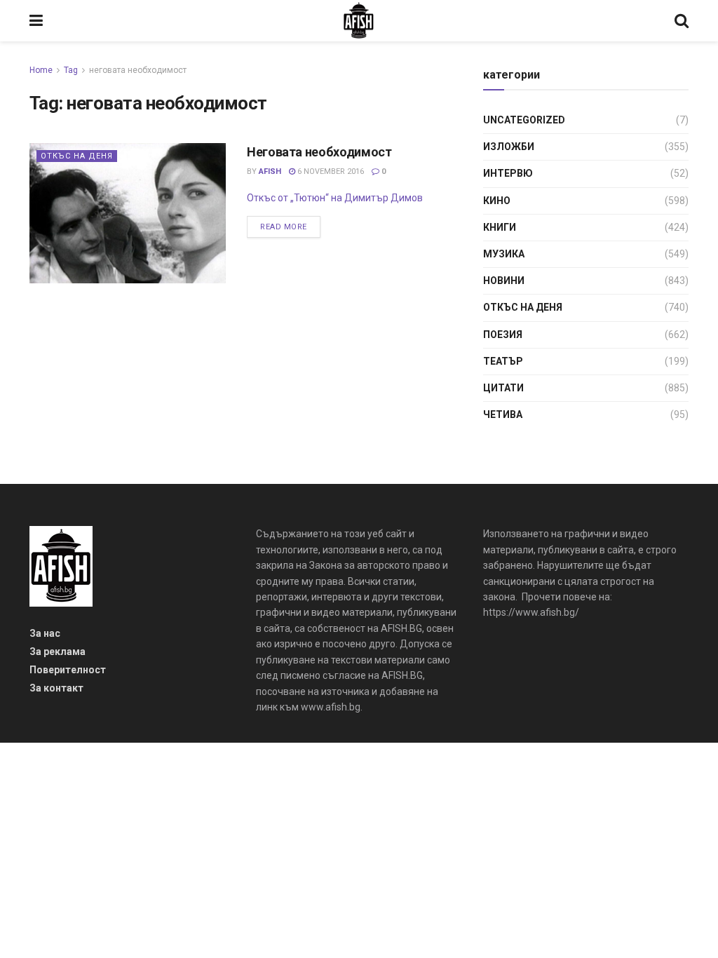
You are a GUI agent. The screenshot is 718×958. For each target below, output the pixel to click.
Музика (503, 253)
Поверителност (67, 669)
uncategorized (524, 120)
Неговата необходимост (319, 151)
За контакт (56, 688)
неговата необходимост (138, 70)
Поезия (502, 334)
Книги (499, 227)
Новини (503, 280)
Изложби (508, 146)
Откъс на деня (77, 156)
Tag (71, 70)
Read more (283, 226)
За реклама (57, 651)
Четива (502, 414)
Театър (503, 361)
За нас (44, 633)
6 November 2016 (329, 171)
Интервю (508, 173)
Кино (496, 200)
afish (270, 171)
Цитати (503, 387)
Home (41, 70)
